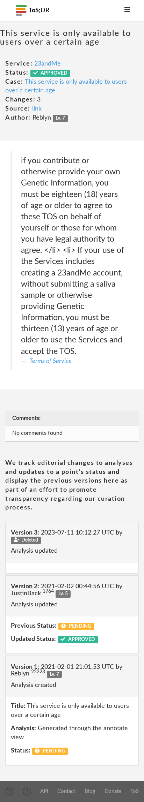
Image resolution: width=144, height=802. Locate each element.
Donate (113, 791)
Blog (90, 791)
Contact (66, 791)
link (37, 109)
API (44, 791)
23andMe (47, 64)
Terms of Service (50, 361)
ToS (134, 791)
